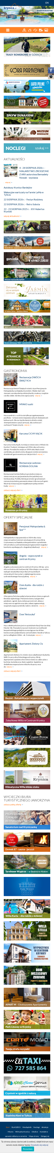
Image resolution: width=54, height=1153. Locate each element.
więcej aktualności (12, 216)
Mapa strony (34, 1136)
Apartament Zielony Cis (31, 643)
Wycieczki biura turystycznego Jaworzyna (27, 798)
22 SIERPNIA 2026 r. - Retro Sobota (22, 204)
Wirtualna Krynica (22, 1132)
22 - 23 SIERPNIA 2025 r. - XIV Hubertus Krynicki (24, 210)
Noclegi (36, 1127)
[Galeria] (46, 30)
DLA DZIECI (16, 1127)
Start (8, 1127)
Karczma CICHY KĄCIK (30, 433)
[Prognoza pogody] (30, 30)
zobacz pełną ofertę (12, 804)
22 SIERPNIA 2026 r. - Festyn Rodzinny (23, 199)
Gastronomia (15, 371)
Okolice (35, 1132)
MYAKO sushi (26, 404)
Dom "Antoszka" (27, 614)
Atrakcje (45, 1127)
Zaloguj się (45, 1136)
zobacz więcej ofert (12, 490)
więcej (7, 182)
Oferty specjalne (18, 517)
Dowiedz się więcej (39, 1145)
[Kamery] (41, 30)
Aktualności (14, 159)
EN (47, 2)
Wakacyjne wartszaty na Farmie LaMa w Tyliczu (24, 193)
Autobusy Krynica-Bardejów (18, 187)
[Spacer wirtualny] (35, 30)
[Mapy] (24, 30)
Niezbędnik (27, 1127)
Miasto (11, 1132)
